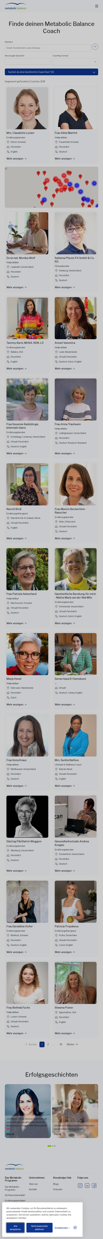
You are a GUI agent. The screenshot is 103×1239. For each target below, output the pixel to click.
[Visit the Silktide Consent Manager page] (75, 1227)
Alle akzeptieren (15, 1227)
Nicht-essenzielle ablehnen (39, 1227)
